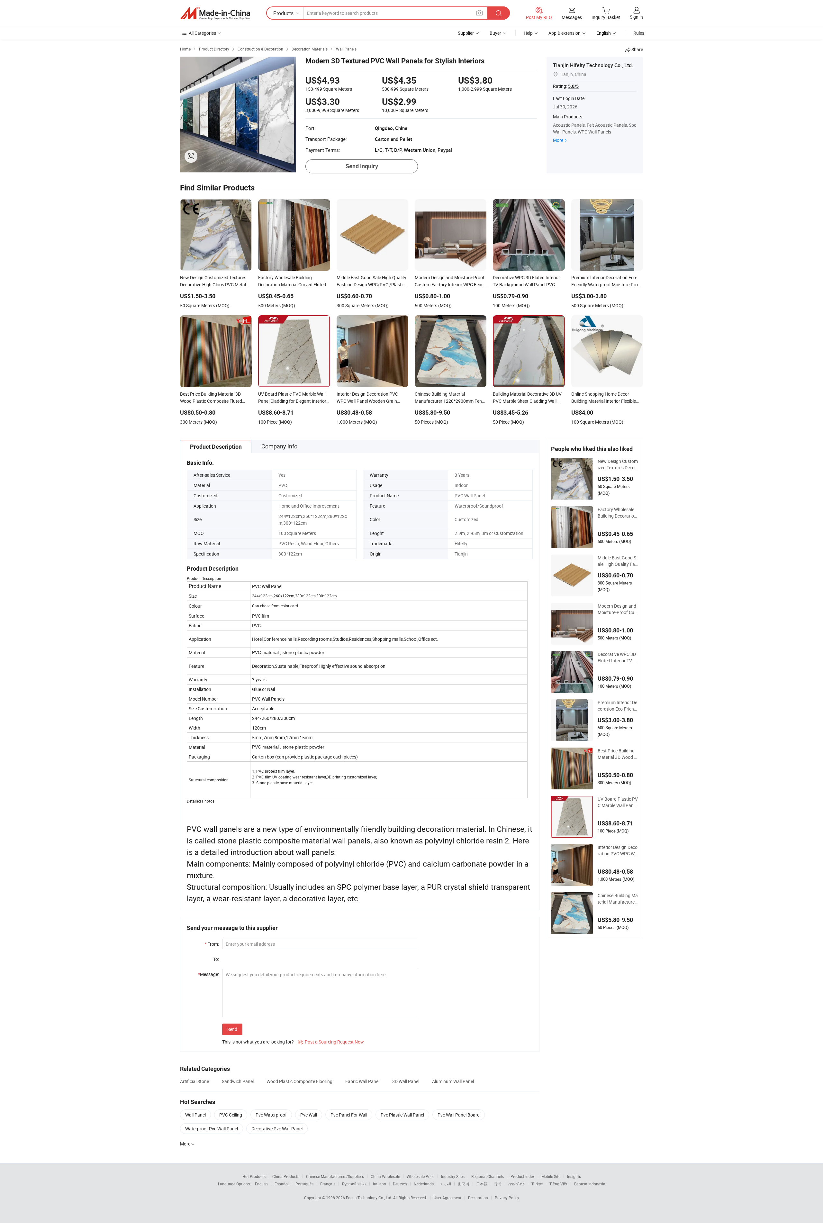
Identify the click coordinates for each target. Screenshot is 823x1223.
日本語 (482, 1183)
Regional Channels (487, 1176)
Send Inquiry (362, 166)
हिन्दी (498, 1183)
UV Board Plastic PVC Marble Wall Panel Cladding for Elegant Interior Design (618, 802)
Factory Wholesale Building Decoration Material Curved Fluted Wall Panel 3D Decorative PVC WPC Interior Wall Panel (618, 512)
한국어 (463, 1183)
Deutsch (400, 1183)
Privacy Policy (507, 1197)
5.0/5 (573, 86)
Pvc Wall (308, 1115)
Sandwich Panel (238, 1081)
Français (327, 1183)
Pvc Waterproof (271, 1115)
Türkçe (537, 1183)
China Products (285, 1176)
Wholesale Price (420, 1176)
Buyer (495, 33)
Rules (638, 33)
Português (304, 1183)
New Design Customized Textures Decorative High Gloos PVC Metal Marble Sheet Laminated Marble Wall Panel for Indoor (618, 464)
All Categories (202, 33)
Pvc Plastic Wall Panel (402, 1115)
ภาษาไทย (516, 1183)
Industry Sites (453, 1176)
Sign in (636, 17)
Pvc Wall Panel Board (459, 1115)
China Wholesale (385, 1176)
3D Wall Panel (405, 1081)
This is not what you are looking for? (258, 1042)
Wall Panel (195, 1115)
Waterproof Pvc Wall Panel (211, 1129)
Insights (574, 1176)
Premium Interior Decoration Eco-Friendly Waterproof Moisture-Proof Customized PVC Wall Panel (618, 705)
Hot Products (254, 1176)
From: (211, 944)
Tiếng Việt (558, 1183)
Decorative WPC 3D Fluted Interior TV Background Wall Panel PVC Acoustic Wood (618, 657)
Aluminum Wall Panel (453, 1081)
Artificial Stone (194, 1081)
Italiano (379, 1183)
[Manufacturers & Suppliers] (215, 13)
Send (232, 1029)
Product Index (523, 1176)
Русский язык (354, 1183)
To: (216, 959)
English (261, 1183)
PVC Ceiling (230, 1115)
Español (282, 1183)
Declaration (478, 1197)
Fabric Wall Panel (362, 1081)
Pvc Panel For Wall (348, 1115)
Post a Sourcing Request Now (331, 1042)
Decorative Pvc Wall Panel (277, 1129)
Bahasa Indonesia (589, 1183)
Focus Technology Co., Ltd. (369, 1197)
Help (528, 33)
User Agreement (447, 1197)
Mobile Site (550, 1176)
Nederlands (424, 1183)
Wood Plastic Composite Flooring (299, 1081)
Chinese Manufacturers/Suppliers (335, 1176)
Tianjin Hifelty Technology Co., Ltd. (593, 65)
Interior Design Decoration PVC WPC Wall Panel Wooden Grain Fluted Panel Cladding (618, 850)
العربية (445, 1183)
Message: (208, 974)
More (558, 140)
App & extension (564, 33)
